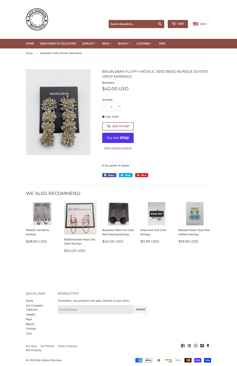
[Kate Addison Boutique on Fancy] (208, 346)
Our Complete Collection (58, 43)
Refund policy (34, 350)
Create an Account (201, 15)
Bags (106, 43)
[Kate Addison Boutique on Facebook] (183, 346)
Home (30, 43)
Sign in (182, 15)
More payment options (118, 147)
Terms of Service (67, 346)
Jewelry (88, 43)
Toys (162, 43)
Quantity (107, 99)
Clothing (143, 43)
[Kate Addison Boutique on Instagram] (196, 346)
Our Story (31, 346)
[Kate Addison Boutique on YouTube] (202, 346)
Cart (180, 23)
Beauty (123, 43)
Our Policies (47, 346)
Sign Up (140, 309)
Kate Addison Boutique (49, 360)
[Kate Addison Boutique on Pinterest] (189, 346)
